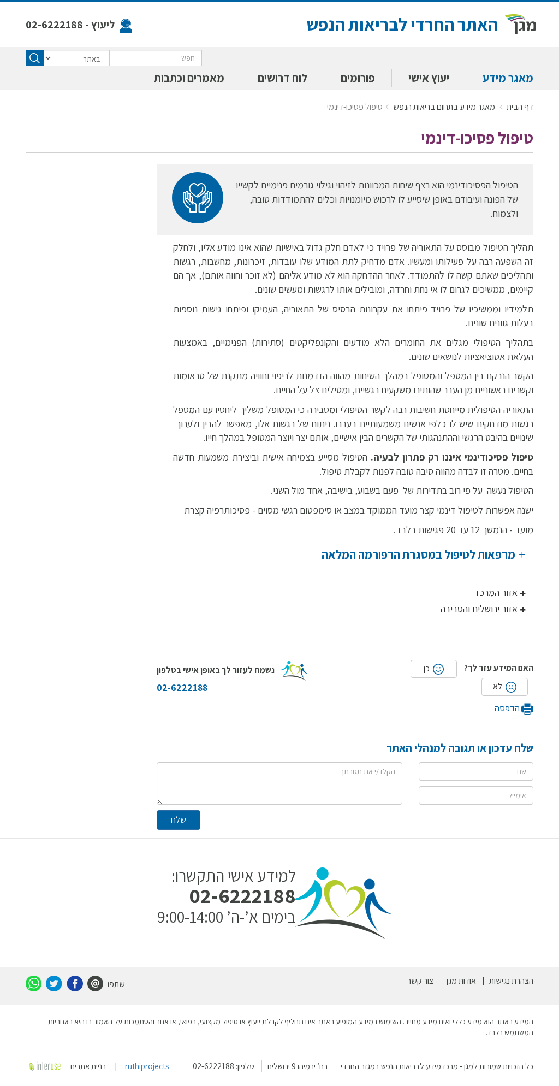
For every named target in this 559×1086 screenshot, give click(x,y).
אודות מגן (461, 981)
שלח (178, 819)
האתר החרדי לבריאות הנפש (402, 24)
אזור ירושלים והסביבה (479, 609)
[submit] (35, 58)
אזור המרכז (496, 592)
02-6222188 (54, 24)
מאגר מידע (508, 77)
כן (427, 668)
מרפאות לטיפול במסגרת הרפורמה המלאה (420, 554)
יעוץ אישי (428, 77)
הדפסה (508, 708)
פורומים (358, 77)
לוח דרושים (282, 77)
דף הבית (520, 107)
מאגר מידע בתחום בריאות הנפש (445, 107)
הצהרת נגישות (511, 981)
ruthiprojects (147, 1066)
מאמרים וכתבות (189, 77)
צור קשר (420, 981)
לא (498, 686)
